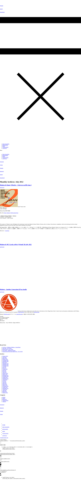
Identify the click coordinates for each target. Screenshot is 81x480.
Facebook (2, 161)
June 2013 (4, 370)
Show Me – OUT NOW (7, 348)
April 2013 (4, 372)
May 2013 (4, 371)
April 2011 (4, 390)
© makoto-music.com (4, 437)
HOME (3, 424)
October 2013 (5, 369)
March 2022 (4, 358)
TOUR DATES (5, 147)
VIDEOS (4, 401)
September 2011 (5, 388)
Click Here (7, 230)
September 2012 (5, 378)
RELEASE (4, 399)
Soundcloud (2, 12)
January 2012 (4, 385)
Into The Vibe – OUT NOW (7, 349)
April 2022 (4, 357)
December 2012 (5, 375)
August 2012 (4, 379)
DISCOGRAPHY (5, 144)
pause (1, 444)
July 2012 (4, 380)
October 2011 (4, 387)
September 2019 (5, 363)
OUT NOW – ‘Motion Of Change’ (9, 350)
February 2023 (5, 356)
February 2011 (5, 392)
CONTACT (4, 148)
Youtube (1, 5)
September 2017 (5, 364)
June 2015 (4, 366)
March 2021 (4, 362)
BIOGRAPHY (5, 145)
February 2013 (5, 373)
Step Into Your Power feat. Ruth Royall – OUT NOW (12, 351)
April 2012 (4, 383)
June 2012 (4, 381)
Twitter (1, 165)
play (4, 444)
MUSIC (3, 397)
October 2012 (5, 377)
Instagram (2, 171)
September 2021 (5, 361)
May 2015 (4, 368)
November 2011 (5, 386)
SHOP (3, 146)
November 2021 (5, 360)
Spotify (1, 8)
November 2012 (5, 376)
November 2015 (5, 365)
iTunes (5, 212)
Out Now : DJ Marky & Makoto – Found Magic (11, 347)
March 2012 (4, 384)
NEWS (3, 398)
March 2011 (4, 391)
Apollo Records (21, 312)
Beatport (8, 212)
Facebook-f (2, 404)
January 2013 (4, 374)
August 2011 (4, 389)
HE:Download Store (14, 212)
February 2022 (5, 359)
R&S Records (36, 312)
